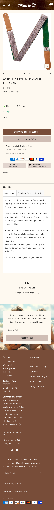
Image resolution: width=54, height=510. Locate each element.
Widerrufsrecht (35, 381)
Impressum (34, 371)
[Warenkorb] (49, 5)
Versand (17, 92)
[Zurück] (4, 73)
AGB (31, 361)
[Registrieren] (40, 473)
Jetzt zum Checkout (27, 139)
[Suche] (9, 5)
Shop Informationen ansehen (15, 153)
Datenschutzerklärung (38, 366)
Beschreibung (8, 187)
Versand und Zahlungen (38, 376)
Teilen (5, 172)
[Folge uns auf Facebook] (6, 450)
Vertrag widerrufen (37, 386)
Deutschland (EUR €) (11, 484)
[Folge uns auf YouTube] (17, 450)
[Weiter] (50, 73)
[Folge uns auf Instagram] (11, 450)
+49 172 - (13, 381)
